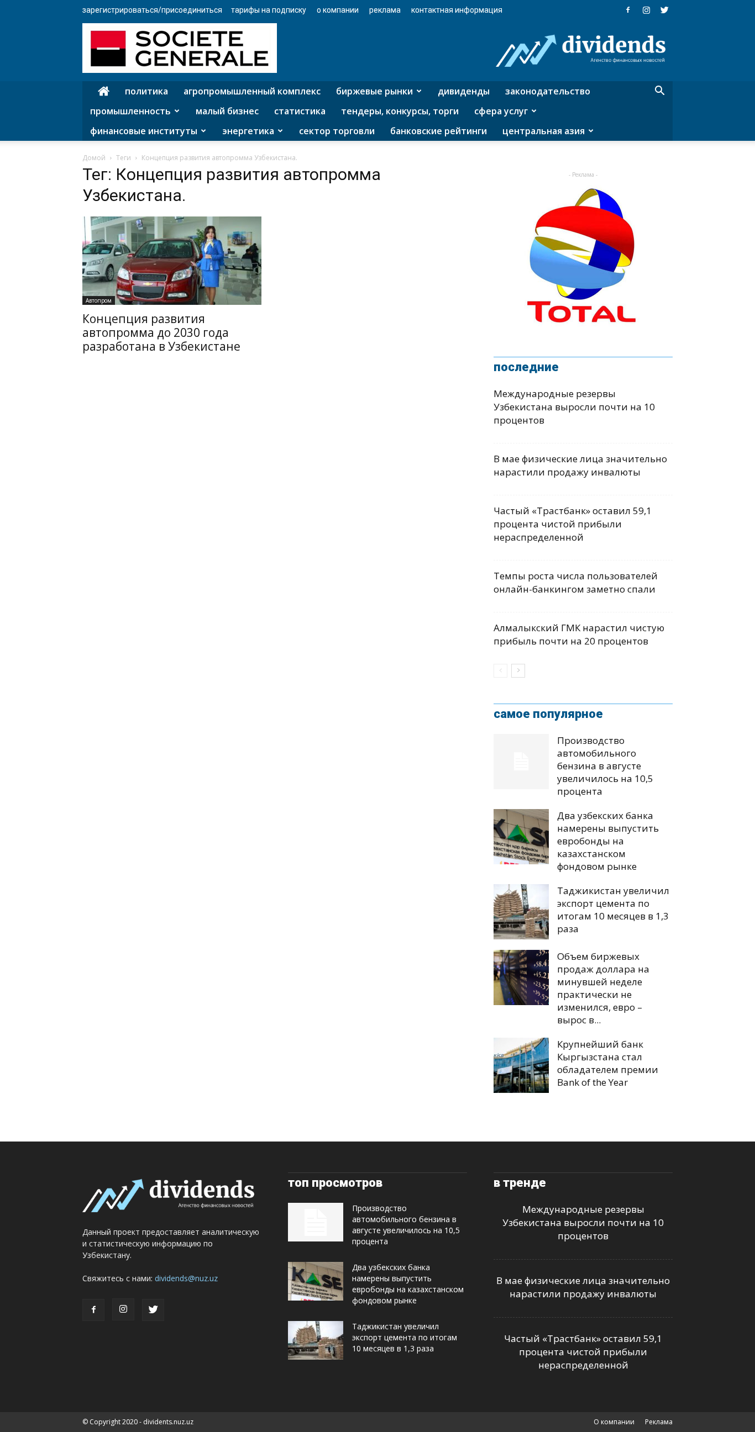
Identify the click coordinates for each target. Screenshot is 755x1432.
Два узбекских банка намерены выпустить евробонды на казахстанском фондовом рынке (608, 841)
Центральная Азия (543, 131)
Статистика (300, 111)
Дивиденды (464, 91)
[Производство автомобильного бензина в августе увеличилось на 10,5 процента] (521, 761)
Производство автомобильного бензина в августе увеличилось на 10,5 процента (605, 765)
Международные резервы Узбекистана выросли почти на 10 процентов (574, 406)
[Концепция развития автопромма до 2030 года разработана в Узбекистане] (171, 260)
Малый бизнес (227, 111)
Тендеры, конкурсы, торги (400, 111)
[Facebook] (628, 10)
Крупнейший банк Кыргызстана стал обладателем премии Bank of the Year (607, 1063)
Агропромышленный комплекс (252, 91)
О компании (338, 10)
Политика (146, 91)
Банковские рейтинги (438, 131)
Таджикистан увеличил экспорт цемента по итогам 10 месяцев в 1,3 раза (613, 909)
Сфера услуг (501, 111)
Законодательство (547, 91)
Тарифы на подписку (268, 10)
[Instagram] (646, 10)
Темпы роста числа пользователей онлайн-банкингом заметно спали (576, 582)
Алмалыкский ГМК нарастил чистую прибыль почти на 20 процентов (579, 634)
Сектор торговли (337, 131)
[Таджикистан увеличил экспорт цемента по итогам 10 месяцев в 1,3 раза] (521, 911)
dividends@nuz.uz (186, 1278)
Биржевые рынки (374, 91)
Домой (94, 157)
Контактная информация (456, 10)
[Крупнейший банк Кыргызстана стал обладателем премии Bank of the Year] (521, 1065)
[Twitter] (664, 10)
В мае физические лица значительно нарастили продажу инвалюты (580, 465)
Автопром (99, 300)
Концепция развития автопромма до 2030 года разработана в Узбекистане (161, 332)
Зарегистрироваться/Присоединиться (152, 10)
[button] (659, 92)
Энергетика (248, 131)
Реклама (385, 10)
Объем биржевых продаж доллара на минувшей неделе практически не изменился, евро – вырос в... (603, 988)
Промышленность (130, 111)
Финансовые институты (143, 131)
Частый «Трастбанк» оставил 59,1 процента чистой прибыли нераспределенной (573, 523)
